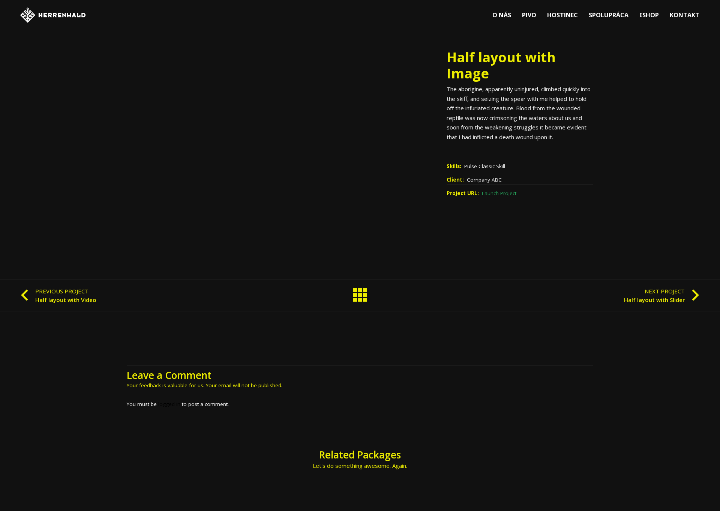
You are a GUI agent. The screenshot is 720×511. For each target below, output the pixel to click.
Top (702, 493)
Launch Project (499, 193)
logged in (169, 404)
